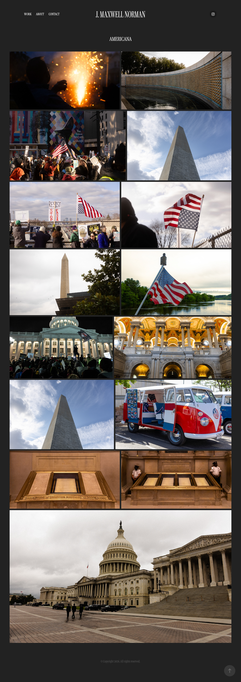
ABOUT (40, 14)
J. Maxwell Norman (120, 14)
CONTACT (54, 14)
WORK (27, 14)
